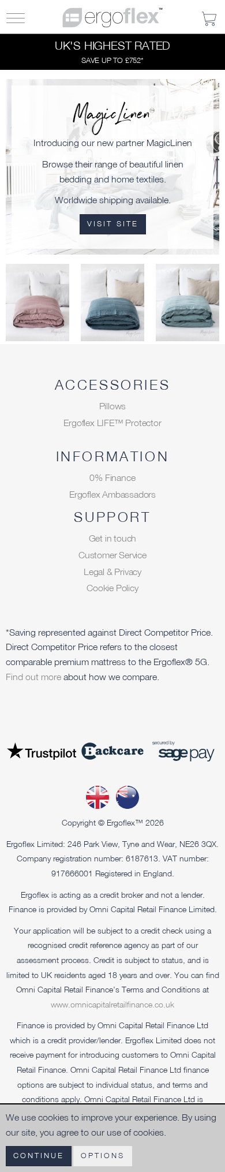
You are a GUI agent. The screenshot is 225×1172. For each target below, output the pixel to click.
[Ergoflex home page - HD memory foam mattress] (112, 16)
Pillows (112, 406)
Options (103, 1155)
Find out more (34, 676)
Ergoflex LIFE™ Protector (112, 422)
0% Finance (112, 477)
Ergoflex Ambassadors (112, 494)
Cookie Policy (112, 588)
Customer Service (112, 555)
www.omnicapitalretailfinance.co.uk (112, 1004)
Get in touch (113, 538)
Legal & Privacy (112, 571)
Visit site (112, 223)
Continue (38, 1155)
